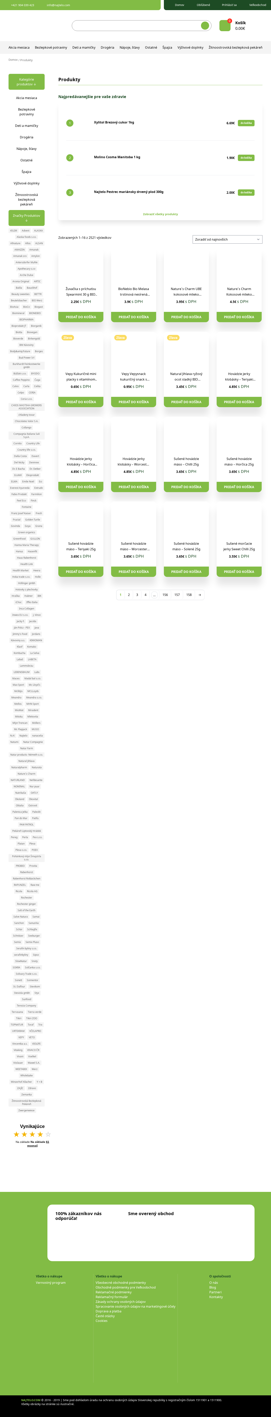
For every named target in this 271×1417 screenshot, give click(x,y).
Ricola (19, 891)
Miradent (33, 710)
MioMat (19, 710)
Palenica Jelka (20, 812)
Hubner (28, 596)
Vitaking (18, 1050)
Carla (26, 386)
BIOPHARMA (26, 319)
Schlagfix (32, 929)
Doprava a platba (108, 1311)
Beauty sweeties (21, 294)
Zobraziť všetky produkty (160, 214)
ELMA (14, 481)
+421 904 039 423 (22, 5)
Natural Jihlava (26, 761)
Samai (36, 916)
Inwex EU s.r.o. (20, 615)
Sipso (36, 954)
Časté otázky (105, 1316)
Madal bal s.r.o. (32, 678)
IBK (39, 596)
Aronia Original (20, 281)
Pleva (32, 843)
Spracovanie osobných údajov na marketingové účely (135, 1306)
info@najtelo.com (58, 5)
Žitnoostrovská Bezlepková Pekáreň (26, 1102)
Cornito (17, 443)
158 (189, 595)
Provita (33, 866)
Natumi (14, 742)
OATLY (34, 792)
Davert (35, 456)
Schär (19, 929)
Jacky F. (20, 621)
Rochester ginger (26, 904)
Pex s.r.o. (37, 837)
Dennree (34, 462)
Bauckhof (32, 287)
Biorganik (36, 326)
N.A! (12, 735)
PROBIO (20, 866)
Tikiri (18, 1018)
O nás (213, 1282)
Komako (31, 646)
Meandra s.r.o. (34, 697)
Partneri (215, 1292)
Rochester (26, 897)
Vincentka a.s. (19, 1043)
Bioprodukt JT (19, 326)
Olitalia (20, 805)
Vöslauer (18, 1062)
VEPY (21, 1037)
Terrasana (17, 1012)
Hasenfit (32, 551)
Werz (34, 1069)
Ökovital (33, 799)
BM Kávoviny (26, 345)
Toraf (31, 1024)
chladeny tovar (26, 414)
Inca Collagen (26, 608)
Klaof (19, 646)
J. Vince (37, 615)
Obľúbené (203, 5)
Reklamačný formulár (112, 1297)
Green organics (26, 532)
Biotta (19, 332)
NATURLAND (18, 780)
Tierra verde (34, 1012)
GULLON (35, 538)
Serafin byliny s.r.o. (26, 948)
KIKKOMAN (36, 640)
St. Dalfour (19, 986)
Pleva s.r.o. (21, 850)
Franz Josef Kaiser (21, 513)
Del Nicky (19, 462)
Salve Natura (20, 916)
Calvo (15, 386)
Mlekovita (32, 716)
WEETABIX (21, 1069)
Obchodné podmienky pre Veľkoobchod (126, 1287)
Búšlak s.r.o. (19, 373)
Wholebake (26, 1075)
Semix (17, 942)
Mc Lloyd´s (34, 684)
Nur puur (34, 786)
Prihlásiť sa (229, 5)
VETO (32, 1037)
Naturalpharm (19, 767)
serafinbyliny (21, 954)
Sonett (18, 980)
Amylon (35, 256)
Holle (38, 576)
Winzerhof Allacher (21, 1081)
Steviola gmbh (22, 993)
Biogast (39, 306)
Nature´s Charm (26, 773)
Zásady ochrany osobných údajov (121, 1301)
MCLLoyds (33, 691)
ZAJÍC (20, 1088)
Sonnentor (32, 980)
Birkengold (34, 338)
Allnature (15, 243)
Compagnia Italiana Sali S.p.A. (26, 435)
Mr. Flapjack (20, 729)
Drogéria (107, 47)
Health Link (26, 564)
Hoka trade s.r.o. (21, 576)
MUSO (35, 729)
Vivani (20, 1056)
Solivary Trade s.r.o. (26, 974)
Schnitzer (18, 935)
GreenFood (19, 538)
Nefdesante (36, 780)
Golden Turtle (32, 519)
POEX (35, 850)
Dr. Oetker (35, 468)
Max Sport (18, 684)
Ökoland (19, 799)
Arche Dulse (26, 275)
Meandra (16, 697)
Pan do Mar (21, 818)
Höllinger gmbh (26, 583)
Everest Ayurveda (20, 488)
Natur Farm (26, 748)
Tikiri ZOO (31, 1018)
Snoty (35, 961)
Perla (25, 837)
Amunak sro (20, 256)
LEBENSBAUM (22, 672)
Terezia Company (26, 1005)
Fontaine (26, 507)
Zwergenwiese (26, 1110)
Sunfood (26, 999)
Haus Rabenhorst (26, 557)
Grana (38, 526)
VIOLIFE (36, 1043)
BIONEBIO (35, 313)
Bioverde (18, 338)
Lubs (36, 672)
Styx (37, 993)
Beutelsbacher (19, 300)
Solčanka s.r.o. (32, 967)
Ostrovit (32, 805)
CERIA (32, 392)
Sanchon (19, 923)
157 (177, 595)
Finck (33, 500)
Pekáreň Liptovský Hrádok (26, 831)
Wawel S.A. (34, 1062)
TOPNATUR (17, 1024)
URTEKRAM (18, 1031)
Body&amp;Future (20, 351)
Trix (40, 1024)
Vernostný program (51, 1282)
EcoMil (18, 475)
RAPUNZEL (20, 885)
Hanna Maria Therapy (26, 545)
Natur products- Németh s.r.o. (26, 754)
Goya (28, 526)
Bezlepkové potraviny (51, 47)
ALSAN (39, 243)
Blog (212, 1287)
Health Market (21, 570)
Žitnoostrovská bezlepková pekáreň (235, 47)
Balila (19, 287)
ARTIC (37, 281)
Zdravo (32, 1088)
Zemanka (26, 1094)
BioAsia (14, 306)
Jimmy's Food (20, 634)
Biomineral (18, 313)
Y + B (39, 1081)
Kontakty (216, 1297)
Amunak (33, 249)
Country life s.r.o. (26, 449)
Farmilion (36, 494)
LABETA (32, 659)
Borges (39, 351)
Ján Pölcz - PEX (22, 627)
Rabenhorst (26, 872)
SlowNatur (21, 961)
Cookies (102, 1321)
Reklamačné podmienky (114, 1292)
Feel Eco (21, 500)
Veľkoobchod (257, 5)
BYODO (35, 373)
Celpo (21, 392)
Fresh (39, 513)
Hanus (19, 551)
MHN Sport (32, 704)
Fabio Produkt (19, 494)
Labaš (20, 659)
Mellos (18, 704)
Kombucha (19, 653)
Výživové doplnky (190, 47)
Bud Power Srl (26, 357)
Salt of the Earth (26, 910)
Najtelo (23, 735)
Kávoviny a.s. (18, 640)
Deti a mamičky (83, 47)
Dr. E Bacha (18, 468)
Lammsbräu (26, 665)
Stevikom (35, 986)
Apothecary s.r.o (26, 268)
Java (37, 627)
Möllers (36, 723)
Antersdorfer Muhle (26, 262)
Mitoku (19, 716)
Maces (16, 678)
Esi (40, 481)
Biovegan (32, 332)
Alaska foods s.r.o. (26, 237)
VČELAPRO (35, 1031)
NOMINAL (19, 786)
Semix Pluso (32, 942)
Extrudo (38, 488)
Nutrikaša (20, 792)
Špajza (167, 47)
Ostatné (151, 47)
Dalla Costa (20, 456)
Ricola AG (32, 891)
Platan (21, 843)
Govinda (15, 526)
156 (165, 595)
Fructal (16, 519)
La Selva (34, 653)
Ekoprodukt (32, 475)
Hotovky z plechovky (26, 589)
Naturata (37, 767)
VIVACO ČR (33, 1050)
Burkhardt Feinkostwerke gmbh (26, 365)
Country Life (33, 443)
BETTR (37, 294)
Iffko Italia (31, 602)
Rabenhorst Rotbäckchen (26, 878)
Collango (26, 427)
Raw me (35, 885)
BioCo (26, 306)
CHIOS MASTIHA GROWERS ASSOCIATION (26, 407)
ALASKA (38, 230)
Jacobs (32, 621)
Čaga (37, 380)
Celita (37, 386)
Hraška (16, 596)
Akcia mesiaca (19, 47)
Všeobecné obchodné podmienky (121, 1282)
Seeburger (34, 935)
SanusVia (34, 923)
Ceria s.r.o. (26, 399)
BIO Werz (37, 300)
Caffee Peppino (21, 380)
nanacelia (37, 735)
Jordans (36, 634)
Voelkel (32, 1056)
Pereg (14, 837)
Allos (28, 243)
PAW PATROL (27, 824)
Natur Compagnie (33, 742)
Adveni (25, 230)
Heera (36, 570)
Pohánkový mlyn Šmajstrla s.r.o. (26, 858)
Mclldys (18, 691)
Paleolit (36, 812)
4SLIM (13, 230)
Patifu (35, 818)
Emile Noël (28, 481)
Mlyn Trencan (19, 723)
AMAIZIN (19, 249)
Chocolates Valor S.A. (26, 421)
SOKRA (16, 967)
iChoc (18, 602)
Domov (179, 5)
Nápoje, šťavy (130, 47)
